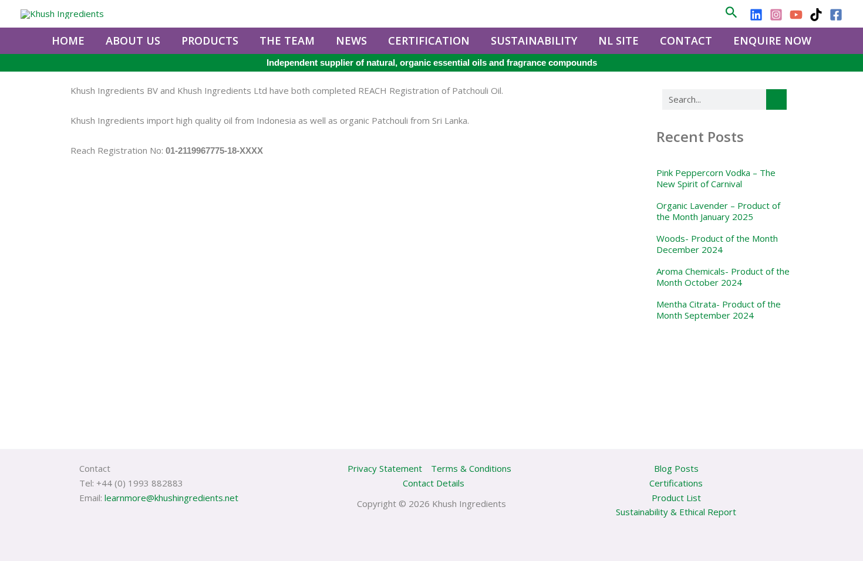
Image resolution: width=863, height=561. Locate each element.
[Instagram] (776, 14)
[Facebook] (836, 14)
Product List (676, 497)
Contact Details (433, 483)
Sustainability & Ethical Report (676, 512)
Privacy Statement (385, 468)
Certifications (676, 483)
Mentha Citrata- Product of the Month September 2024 (718, 310)
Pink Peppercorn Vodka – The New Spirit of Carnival (716, 178)
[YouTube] (796, 14)
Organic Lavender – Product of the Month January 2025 (718, 211)
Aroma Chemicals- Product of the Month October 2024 (723, 277)
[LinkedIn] (756, 14)
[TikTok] (816, 14)
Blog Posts (676, 468)
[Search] (776, 99)
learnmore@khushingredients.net (171, 497)
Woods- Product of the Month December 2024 (717, 244)
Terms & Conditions (471, 468)
